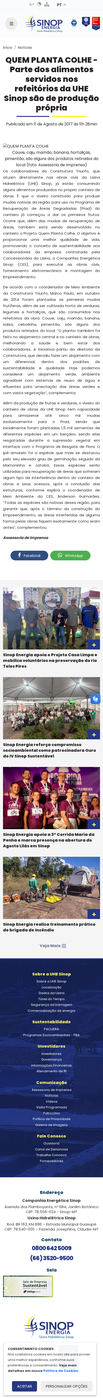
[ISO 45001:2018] (75, 23)
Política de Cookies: (61, 1370)
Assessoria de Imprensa (52, 1089)
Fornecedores (51, 1161)
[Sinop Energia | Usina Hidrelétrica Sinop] (43, 24)
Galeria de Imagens (51, 1125)
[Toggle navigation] (11, 23)
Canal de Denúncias (51, 1149)
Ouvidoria (52, 1143)
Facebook (32, 555)
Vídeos (52, 1101)
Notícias (25, 47)
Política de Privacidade (51, 1119)
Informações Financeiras (51, 1065)
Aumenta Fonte (31, 4)
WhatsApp (73, 555)
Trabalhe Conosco (51, 1155)
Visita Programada (51, 1107)
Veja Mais (52, 946)
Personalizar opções (67, 1386)
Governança (51, 1059)
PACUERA (51, 1029)
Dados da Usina (51, 993)
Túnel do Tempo (51, 999)
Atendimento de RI (51, 1071)
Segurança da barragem (51, 1004)
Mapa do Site (47, 4)
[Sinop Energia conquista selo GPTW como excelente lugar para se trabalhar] (95, 23)
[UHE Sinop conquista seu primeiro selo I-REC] (85, 23)
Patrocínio (51, 1113)
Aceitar (24, 1386)
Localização (52, 987)
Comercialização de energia (51, 1010)
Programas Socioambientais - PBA (51, 1035)
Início (7, 47)
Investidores (52, 1053)
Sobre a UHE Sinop (51, 981)
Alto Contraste (39, 4)
